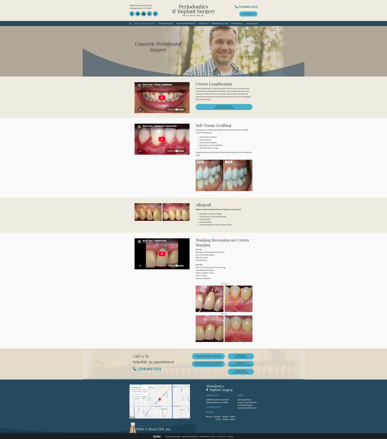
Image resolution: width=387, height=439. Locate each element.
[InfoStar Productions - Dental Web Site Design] (157, 436)
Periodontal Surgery (245, 405)
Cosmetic (241, 364)
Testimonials (236, 23)
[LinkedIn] (155, 15)
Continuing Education (208, 364)
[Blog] (149, 15)
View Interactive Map (137, 394)
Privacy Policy (221, 436)
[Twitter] (138, 15)
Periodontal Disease (208, 356)
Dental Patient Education (190, 436)
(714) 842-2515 (247, 6)
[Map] (143, 15)
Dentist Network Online (207, 436)
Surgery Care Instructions (247, 402)
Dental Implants (166, 23)
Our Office (203, 23)
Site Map (230, 436)
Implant (241, 356)
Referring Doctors (220, 23)
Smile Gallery (252, 23)
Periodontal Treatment (144, 23)
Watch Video (233, 107)
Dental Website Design (172, 436)
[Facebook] (132, 15)
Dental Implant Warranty (247, 408)
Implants (240, 371)
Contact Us (248, 14)
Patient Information (185, 23)
